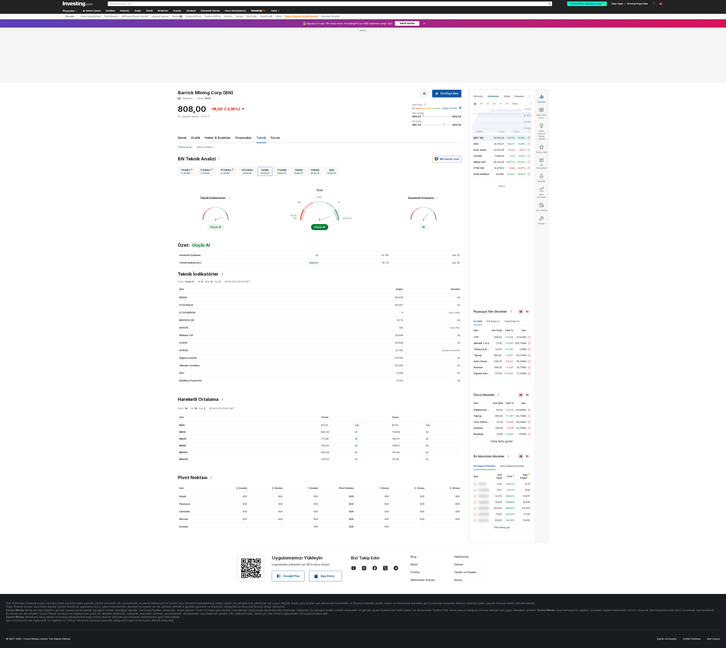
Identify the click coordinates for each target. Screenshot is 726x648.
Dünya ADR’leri (193, 16)
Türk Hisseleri (111, 16)
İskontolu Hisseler (330, 16)
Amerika (228, 16)
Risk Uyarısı (713, 638)
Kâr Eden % (493, 321)
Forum (275, 138)
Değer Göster (449, 108)
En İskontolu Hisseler (489, 456)
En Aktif (478, 321)
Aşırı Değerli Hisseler (512, 466)
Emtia (507, 96)
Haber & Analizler (218, 138)
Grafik (195, 138)
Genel (182, 138)
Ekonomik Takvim (210, 10)
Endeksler (493, 96)
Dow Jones (480, 149)
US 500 (478, 156)
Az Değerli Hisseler (485, 466)
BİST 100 (478, 137)
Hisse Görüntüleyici (235, 10)
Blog (413, 556)
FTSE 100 (479, 168)
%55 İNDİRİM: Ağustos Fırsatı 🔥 (587, 3)
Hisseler (69, 16)
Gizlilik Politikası (692, 638)
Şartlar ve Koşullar (667, 638)
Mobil (414, 564)
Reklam (458, 564)
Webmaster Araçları (423, 579)
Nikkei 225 (480, 162)
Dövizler (478, 96)
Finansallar (243, 138)
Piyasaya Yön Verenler (490, 311)
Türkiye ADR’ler (213, 16)
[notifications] (654, 3)
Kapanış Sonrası (160, 16)
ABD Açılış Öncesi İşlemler (134, 16)
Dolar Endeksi (481, 174)
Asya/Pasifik (266, 16)
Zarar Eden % (512, 321)
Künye (458, 579)
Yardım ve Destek (465, 572)
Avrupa (239, 16)
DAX (476, 143)
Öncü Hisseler (484, 395)
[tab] (187, 171)
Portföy (415, 572)
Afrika (279, 16)
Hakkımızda (461, 556)
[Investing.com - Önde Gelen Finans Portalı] (78, 3)
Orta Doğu (251, 16)
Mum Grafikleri (205, 147)
